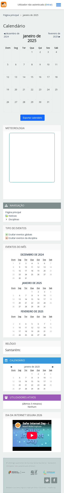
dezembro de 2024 (32, 254)
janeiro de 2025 (30, 15)
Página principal (13, 212)
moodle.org (52, 488)
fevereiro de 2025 (32, 311)
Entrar (49, 4)
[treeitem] (32, 212)
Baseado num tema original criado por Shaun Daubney (26, 488)
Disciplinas (14, 219)
